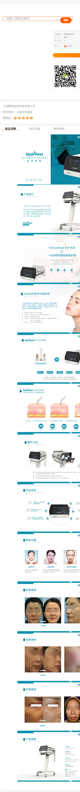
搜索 (65, 20)
